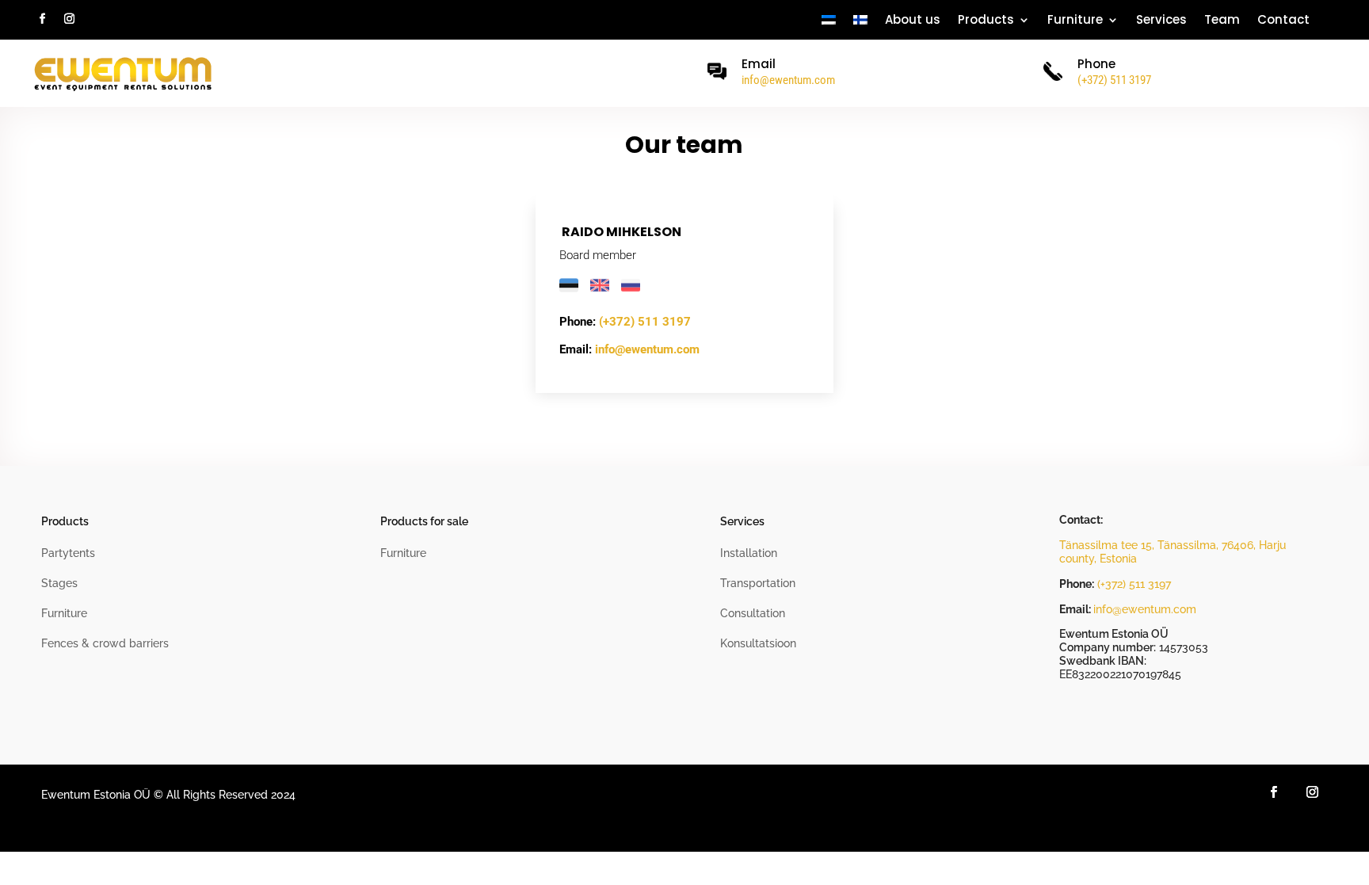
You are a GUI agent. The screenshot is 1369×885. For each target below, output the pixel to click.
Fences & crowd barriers (105, 643)
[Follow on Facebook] (42, 19)
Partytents (68, 553)
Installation (748, 553)
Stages (59, 583)
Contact (1283, 21)
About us (912, 21)
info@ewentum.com (788, 80)
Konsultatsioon (758, 643)
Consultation (752, 613)
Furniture (1075, 21)
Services (1161, 21)
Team (1222, 21)
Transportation (757, 583)
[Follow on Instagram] (69, 19)
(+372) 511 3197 (645, 322)
